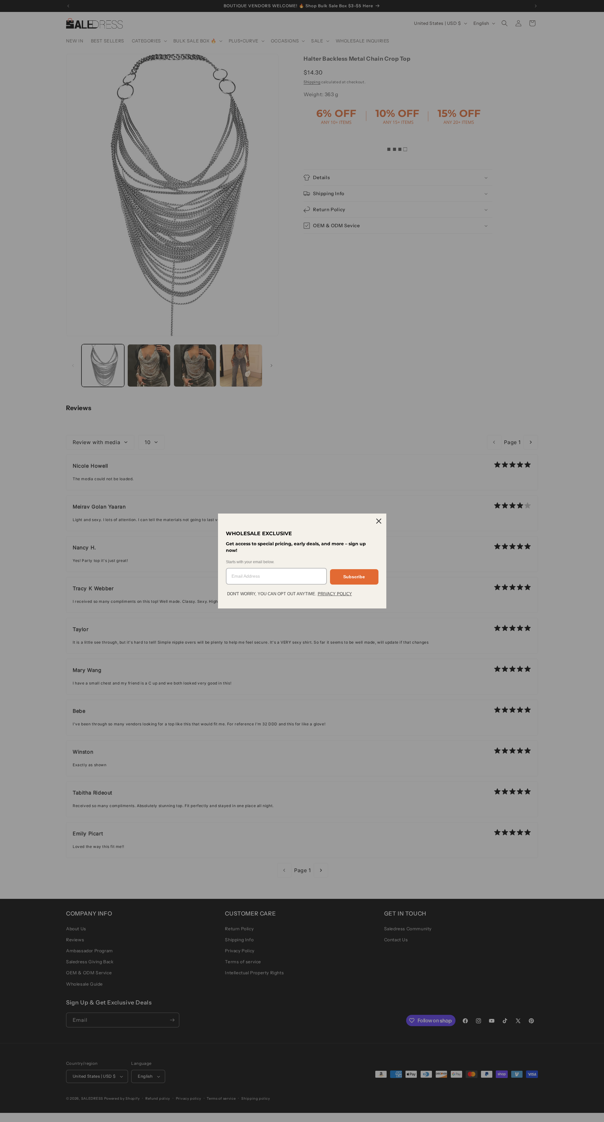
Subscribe (354, 576)
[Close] (378, 521)
